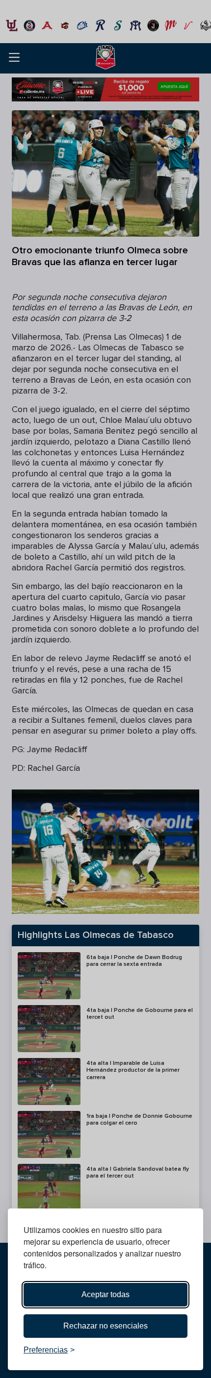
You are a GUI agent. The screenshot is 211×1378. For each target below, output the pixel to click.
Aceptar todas (105, 1294)
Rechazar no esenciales (105, 1326)
